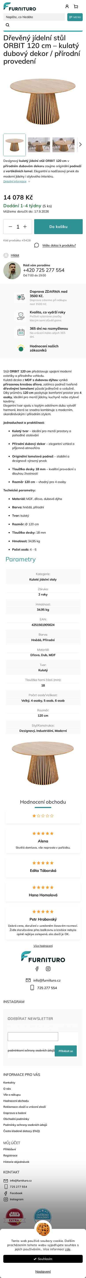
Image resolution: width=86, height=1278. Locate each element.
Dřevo (34, 655)
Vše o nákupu (12, 1094)
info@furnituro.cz (47, 980)
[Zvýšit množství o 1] (24, 227)
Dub (44, 655)
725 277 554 (47, 988)
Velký (25, 701)
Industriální (44, 731)
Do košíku (58, 226)
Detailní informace (14, 181)
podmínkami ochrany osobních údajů (31, 1050)
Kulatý (43, 670)
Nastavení (43, 1271)
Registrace (10, 1155)
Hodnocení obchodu (16, 1100)
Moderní (61, 731)
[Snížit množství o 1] (10, 227)
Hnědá (36, 640)
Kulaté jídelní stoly (43, 579)
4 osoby (36, 701)
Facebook (37, 968)
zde (67, 1249)
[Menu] (75, 17)
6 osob (60, 701)
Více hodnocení (43, 945)
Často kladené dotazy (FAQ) (21, 1131)
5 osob (48, 701)
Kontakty (9, 1082)
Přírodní (49, 640)
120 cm (43, 716)
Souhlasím (45, 1259)
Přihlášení (9, 1149)
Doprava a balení (14, 1113)
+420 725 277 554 (43, 270)
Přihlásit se (66, 1051)
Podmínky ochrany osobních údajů (25, 1124)
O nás (7, 1088)
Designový (27, 731)
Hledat (9, 25)
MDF (52, 655)
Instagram (48, 968)
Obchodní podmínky (16, 1119)
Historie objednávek (16, 1161)
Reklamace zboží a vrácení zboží (24, 1106)
